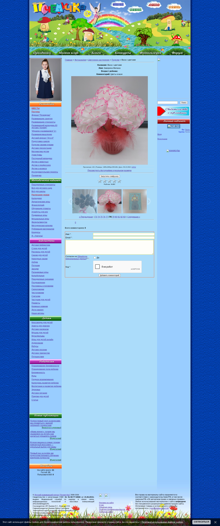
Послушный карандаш (42, 158)
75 (101, 217)
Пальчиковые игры (40, 272)
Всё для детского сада (42, 188)
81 (119, 217)
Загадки (35, 269)
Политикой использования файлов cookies (162, 522)
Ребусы (35, 346)
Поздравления (38, 282)
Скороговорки (38, 289)
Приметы (36, 303)
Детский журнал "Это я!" (43, 138)
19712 (134, 167)
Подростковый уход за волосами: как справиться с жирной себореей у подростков (45, 423)
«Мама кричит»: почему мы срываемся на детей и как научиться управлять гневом (43, 434)
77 (107, 217)
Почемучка (36, 175)
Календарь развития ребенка (45, 383)
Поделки (116, 60)
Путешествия (38, 356)
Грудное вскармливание (43, 379)
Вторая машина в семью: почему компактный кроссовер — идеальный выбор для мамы (45, 444)
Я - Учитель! (37, 236)
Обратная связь (105, 507)
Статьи (35, 400)
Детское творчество (41, 353)
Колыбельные (38, 276)
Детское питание (39, 393)
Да (98, 257)
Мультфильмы (38, 336)
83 (124, 217)
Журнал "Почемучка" (41, 115)
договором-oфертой (159, 508)
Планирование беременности (45, 366)
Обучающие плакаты (41, 208)
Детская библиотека (41, 245)
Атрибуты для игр (40, 212)
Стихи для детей (39, 248)
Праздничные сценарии (43, 279)
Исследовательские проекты (45, 172)
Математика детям (40, 151)
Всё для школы (38, 191)
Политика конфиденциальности (112, 509)
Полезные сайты (106, 512)
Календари (37, 198)
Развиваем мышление (42, 134)
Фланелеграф (38, 205)
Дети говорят (38, 310)
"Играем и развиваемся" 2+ (44, 131)
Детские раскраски (40, 329)
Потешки (36, 265)
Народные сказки (40, 259)
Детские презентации (42, 148)
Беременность (38, 372)
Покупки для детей (40, 396)
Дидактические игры (41, 202)
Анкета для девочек (41, 326)
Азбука (35, 262)
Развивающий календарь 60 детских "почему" (44, 126)
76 (104, 217)
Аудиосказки (37, 343)
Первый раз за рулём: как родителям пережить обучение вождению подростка (44, 455)
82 (121, 217)
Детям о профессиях (41, 165)
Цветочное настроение (99, 60)
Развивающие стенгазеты (43, 122)
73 (96, 217)
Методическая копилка (42, 225)
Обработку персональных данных (76, 257)
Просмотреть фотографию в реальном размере (110, 170)
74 (99, 217)
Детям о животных (40, 162)
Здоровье (36, 390)
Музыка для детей (40, 333)
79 (113, 217)
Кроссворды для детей (42, 322)
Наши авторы (38, 313)
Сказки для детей (40, 255)
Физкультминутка (39, 222)
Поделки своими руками (42, 145)
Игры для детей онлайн (42, 339)
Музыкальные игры (40, 219)
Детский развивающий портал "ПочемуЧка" (52, 495)
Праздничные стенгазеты (43, 185)
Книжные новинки (40, 306)
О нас (101, 505)
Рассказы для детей (41, 252)
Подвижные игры (39, 215)
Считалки (36, 296)
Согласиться (201, 522)
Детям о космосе (39, 168)
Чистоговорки (38, 293)
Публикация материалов (43, 229)
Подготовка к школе (41, 141)
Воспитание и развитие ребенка (46, 386)
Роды (34, 376)
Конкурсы (36, 232)
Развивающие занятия (42, 119)
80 (116, 217)
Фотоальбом (80, 60)
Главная (68, 60)
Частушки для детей (41, 300)
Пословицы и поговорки (42, 286)
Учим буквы (37, 155)
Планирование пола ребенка (45, 369)
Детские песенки (39, 350)
